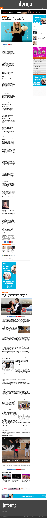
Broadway (23, 464)
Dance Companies (37, 71)
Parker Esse (18, 466)
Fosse (3, 465)
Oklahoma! (13, 466)
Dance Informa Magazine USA (28, 516)
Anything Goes (10, 464)
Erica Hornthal (8, 237)
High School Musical (12, 465)
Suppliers (36, 64)
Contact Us (38, 516)
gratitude (7, 238)
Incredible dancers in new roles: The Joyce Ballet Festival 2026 (16, 480)
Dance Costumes (37, 66)
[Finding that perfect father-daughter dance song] (13, 248)
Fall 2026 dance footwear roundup (8, 251)
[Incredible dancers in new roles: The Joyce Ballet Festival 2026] (16, 478)
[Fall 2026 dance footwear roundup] (9, 248)
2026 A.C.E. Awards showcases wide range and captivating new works (6, 481)
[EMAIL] (12, 241)
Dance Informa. (11, 435)
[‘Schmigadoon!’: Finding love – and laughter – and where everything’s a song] (26, 478)
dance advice (10, 235)
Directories (26, 517)
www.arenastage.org (7, 433)
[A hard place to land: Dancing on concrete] (4, 248)
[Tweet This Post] (8, 241)
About (34, 516)
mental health (7, 239)
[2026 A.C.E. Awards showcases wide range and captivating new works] (6, 478)
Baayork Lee (19, 464)
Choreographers (37, 69)
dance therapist (8, 236)
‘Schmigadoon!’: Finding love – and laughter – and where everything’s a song (26, 480)
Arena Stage (15, 464)
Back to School (37, 63)
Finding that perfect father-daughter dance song (13, 251)
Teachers (36, 68)
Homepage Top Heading (20, 465)
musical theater (8, 466)
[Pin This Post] (10, 241)
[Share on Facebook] (5, 241)
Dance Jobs (36, 73)
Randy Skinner (22, 466)
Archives (42, 516)
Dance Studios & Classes (38, 61)
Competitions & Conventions (39, 59)
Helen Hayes (6, 465)
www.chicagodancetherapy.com (9, 233)
